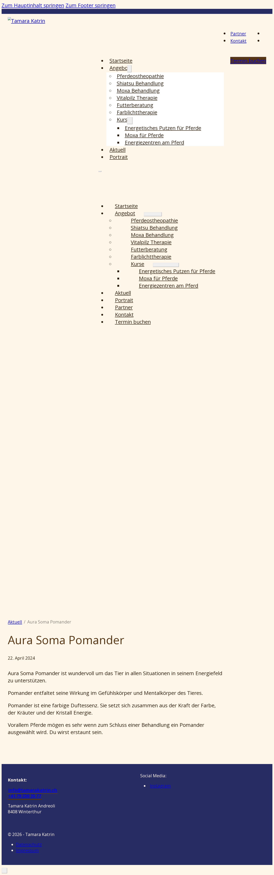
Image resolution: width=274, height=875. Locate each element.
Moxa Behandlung (138, 90)
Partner (238, 33)
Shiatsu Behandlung (140, 83)
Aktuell (118, 149)
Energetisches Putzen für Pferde (163, 127)
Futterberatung (135, 105)
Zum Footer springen (91, 5)
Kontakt (238, 41)
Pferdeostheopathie (140, 76)
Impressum (27, 850)
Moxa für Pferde (144, 135)
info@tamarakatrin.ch (32, 790)
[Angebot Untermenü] (129, 69)
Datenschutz (29, 844)
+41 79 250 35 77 (24, 796)
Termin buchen (133, 321)
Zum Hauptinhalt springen (33, 5)
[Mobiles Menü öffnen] (99, 171)
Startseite (121, 60)
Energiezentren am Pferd (154, 142)
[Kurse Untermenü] (130, 120)
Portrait (119, 156)
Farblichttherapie (137, 112)
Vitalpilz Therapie (137, 97)
